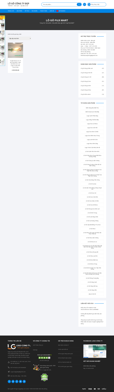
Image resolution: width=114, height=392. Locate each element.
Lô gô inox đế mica (92, 205)
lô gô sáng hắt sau (92, 286)
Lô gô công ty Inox (86, 81)
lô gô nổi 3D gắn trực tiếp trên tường (92, 268)
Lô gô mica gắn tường (92, 237)
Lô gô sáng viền (92, 290)
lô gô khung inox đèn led (92, 209)
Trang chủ (11, 11)
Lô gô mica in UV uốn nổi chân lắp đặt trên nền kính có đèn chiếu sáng (92, 247)
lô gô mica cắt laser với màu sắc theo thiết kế (92, 233)
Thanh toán (43, 11)
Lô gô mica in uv (92, 241)
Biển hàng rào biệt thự (92, 108)
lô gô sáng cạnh (92, 282)
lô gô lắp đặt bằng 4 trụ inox (92, 224)
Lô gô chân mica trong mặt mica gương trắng (92, 156)
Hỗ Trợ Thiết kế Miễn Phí (64, 362)
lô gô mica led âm (92, 256)
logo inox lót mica (92, 123)
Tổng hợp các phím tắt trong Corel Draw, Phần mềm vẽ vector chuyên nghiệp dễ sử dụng (92, 321)
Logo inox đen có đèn (92, 131)
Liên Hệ (52, 11)
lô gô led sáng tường (92, 220)
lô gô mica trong (92, 264)
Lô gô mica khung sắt (92, 252)
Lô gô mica (92, 228)
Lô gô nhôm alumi (86, 94)
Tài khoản (34, 11)
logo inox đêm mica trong (92, 135)
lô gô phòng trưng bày (92, 278)
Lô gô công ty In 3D (86, 77)
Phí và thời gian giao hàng (65, 366)
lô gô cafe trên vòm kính (92, 151)
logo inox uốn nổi (92, 127)
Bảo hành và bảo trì (63, 345)
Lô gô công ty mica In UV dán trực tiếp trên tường (92, 175)
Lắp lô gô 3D (92, 294)
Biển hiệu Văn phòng (41, 389)
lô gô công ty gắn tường (92, 160)
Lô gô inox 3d (92, 193)
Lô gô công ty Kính (86, 85)
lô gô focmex (92, 184)
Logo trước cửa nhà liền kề (92, 147)
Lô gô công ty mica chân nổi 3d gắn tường (92, 165)
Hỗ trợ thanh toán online (64, 358)
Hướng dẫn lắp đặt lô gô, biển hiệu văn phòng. (91, 314)
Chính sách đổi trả (63, 349)
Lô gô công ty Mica (86, 90)
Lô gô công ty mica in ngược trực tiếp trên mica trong (92, 170)
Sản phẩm (19, 11)
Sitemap (35, 350)
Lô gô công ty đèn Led (87, 68)
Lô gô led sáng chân (92, 217)
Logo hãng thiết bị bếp (92, 119)
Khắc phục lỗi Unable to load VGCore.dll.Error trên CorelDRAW (89, 308)
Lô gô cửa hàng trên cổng (92, 180)
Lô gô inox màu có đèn (92, 201)
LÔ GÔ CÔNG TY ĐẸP (18, 3)
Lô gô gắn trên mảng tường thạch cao (92, 188)
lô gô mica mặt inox (92, 260)
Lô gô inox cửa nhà (92, 197)
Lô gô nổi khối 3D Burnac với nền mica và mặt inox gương (92, 273)
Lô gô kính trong (92, 213)
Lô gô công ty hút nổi (86, 72)
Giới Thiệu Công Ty (38, 345)
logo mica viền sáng (92, 143)
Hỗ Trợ (27, 11)
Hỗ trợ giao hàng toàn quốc (65, 353)
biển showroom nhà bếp (92, 112)
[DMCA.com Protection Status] (44, 377)
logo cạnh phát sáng (92, 115)
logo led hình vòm (92, 139)
